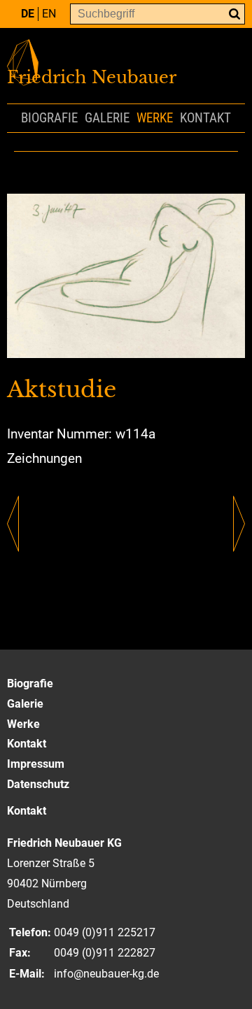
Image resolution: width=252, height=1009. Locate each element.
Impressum (35, 764)
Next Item (239, 524)
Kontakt (205, 118)
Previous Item (13, 524)
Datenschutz (38, 784)
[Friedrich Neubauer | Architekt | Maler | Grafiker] (126, 76)
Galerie (107, 118)
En (49, 13)
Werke (154, 118)
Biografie (49, 118)
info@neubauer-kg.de (106, 973)
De (27, 13)
